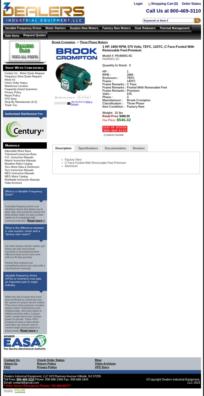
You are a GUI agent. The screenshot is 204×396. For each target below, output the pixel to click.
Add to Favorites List (113, 135)
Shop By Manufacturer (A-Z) (21, 101)
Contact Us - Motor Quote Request (25, 73)
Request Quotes (34, 35)
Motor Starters (55, 28)
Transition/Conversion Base (20, 154)
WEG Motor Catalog (16, 176)
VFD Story (11, 98)
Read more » (36, 220)
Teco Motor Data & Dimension (22, 166)
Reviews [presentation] (139, 148)
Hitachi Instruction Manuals (20, 160)
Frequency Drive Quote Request (23, 76)
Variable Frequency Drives (23, 28)
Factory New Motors (116, 28)
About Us (10, 79)
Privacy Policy (13, 92)
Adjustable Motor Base (18, 150)
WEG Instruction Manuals (19, 173)
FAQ (7, 367)
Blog (98, 360)
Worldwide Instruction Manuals (22, 179)
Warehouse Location (16, 86)
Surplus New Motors (84, 28)
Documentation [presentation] (115, 148)
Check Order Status (16, 82)
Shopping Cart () (164, 3)
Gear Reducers (145, 28)
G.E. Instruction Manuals (19, 157)
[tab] (63, 148)
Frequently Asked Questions (21, 89)
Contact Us (12, 360)
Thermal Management (175, 28)
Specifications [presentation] (88, 148)
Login (138, 3)
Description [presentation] (63, 148)
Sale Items (12, 35)
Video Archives (13, 182)
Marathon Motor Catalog (18, 163)
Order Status (191, 3)
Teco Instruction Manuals (19, 170)
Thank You (11, 105)
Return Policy (12, 95)
